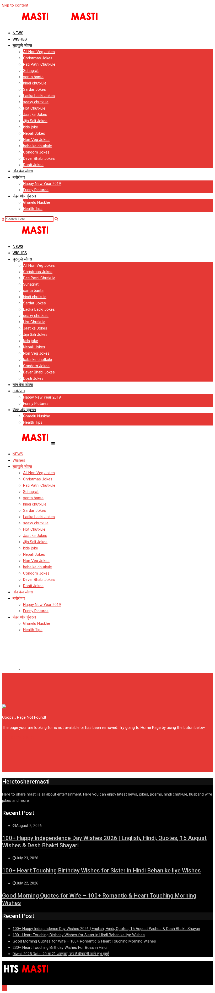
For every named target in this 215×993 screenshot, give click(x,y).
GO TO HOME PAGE (18, 737)
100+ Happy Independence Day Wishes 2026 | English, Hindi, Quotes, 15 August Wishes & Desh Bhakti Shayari (106, 928)
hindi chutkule (34, 83)
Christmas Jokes (37, 58)
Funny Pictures (36, 190)
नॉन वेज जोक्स (23, 171)
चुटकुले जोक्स (22, 45)
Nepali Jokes (34, 133)
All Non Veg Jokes (39, 51)
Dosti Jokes (33, 164)
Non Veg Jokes (36, 139)
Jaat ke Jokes (35, 114)
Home (11, 669)
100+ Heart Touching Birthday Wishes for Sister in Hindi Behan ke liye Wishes (101, 870)
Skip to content (15, 5)
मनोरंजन (19, 177)
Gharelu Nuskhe (36, 202)
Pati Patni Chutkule (39, 64)
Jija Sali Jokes (35, 120)
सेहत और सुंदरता (24, 196)
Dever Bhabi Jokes (39, 158)
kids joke (30, 127)
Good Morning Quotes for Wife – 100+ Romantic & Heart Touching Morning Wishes (84, 941)
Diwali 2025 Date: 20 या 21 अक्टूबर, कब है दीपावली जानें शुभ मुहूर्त (61, 953)
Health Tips (32, 208)
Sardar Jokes (34, 89)
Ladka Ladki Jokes (39, 95)
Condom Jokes (36, 152)
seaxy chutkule (36, 102)
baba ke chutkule (37, 146)
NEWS (18, 33)
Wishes (20, 39)
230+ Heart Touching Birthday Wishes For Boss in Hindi (60, 947)
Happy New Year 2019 (42, 183)
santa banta (33, 77)
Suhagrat (31, 70)
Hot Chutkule (34, 108)
